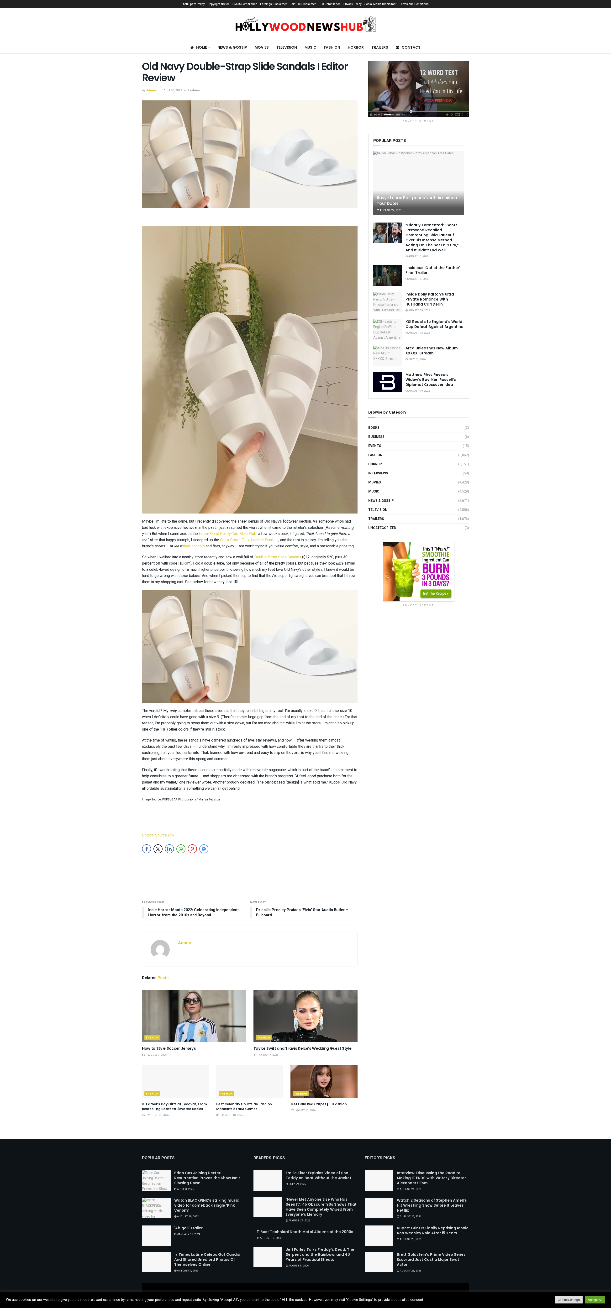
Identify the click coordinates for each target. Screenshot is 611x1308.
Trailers (379, 47)
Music (310, 47)
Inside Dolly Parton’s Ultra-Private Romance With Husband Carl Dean (431, 299)
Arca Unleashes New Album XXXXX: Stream (432, 351)
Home (201, 47)
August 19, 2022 (187, 1217)
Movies (262, 47)
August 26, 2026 (410, 1239)
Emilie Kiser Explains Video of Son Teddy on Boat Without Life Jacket (318, 1175)
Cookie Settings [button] (569, 1300)
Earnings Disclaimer (273, 4)
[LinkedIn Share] (169, 848)
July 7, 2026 (158, 1055)
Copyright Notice (219, 4)
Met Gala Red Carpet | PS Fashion (318, 1104)
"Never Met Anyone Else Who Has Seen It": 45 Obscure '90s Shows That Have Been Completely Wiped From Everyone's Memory (321, 1207)
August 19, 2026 (419, 391)
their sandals (194, 546)
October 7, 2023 (187, 1271)
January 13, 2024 (188, 1234)
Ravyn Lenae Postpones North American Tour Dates (417, 200)
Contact (411, 47)
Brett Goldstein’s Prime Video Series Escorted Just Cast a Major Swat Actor (431, 1259)
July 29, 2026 (297, 1184)
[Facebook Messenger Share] (203, 848)
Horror (356, 47)
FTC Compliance (330, 4)
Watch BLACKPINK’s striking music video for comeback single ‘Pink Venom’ (206, 1205)
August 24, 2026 (410, 1189)
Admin (151, 90)
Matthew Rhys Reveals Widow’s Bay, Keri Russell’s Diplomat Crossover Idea (431, 379)
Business (376, 436)
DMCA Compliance (244, 4)
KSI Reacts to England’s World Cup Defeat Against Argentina (435, 324)
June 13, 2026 (159, 1115)
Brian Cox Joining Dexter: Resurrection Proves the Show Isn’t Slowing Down (207, 1177)
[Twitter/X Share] (158, 848)
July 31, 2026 (417, 359)
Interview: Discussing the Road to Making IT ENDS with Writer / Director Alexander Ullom (431, 1177)
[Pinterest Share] (192, 848)
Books (373, 427)
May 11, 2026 (307, 1110)
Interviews (378, 473)
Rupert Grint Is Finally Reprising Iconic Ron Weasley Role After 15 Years (433, 1230)
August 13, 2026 (419, 333)
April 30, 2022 (172, 90)
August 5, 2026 (298, 1266)
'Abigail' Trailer (188, 1227)
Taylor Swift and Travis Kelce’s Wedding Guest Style (302, 1048)
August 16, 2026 (270, 1238)
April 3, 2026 (185, 1189)
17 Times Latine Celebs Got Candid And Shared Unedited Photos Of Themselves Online (207, 1259)
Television (286, 47)
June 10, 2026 (233, 1115)
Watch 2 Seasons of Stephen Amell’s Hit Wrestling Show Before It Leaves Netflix (432, 1205)
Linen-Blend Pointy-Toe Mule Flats (228, 534)
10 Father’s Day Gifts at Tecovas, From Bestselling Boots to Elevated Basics (174, 1106)
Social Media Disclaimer (380, 4)
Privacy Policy (352, 4)
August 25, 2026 (419, 310)
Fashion (332, 47)
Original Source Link (158, 835)
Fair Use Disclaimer (303, 4)
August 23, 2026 (410, 1217)
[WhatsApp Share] (180, 848)
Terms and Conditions (414, 4)
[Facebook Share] (146, 848)
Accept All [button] (595, 1300)
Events (374, 445)
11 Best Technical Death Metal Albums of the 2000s (305, 1231)
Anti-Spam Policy (194, 4)
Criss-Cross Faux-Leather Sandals (249, 540)
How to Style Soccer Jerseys (169, 1048)
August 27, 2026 (390, 210)
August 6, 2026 (418, 256)
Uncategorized (382, 527)
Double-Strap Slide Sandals (277, 557)
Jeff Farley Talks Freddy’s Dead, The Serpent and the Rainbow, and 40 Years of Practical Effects (320, 1254)
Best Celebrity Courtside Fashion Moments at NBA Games (244, 1106)
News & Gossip (232, 47)
